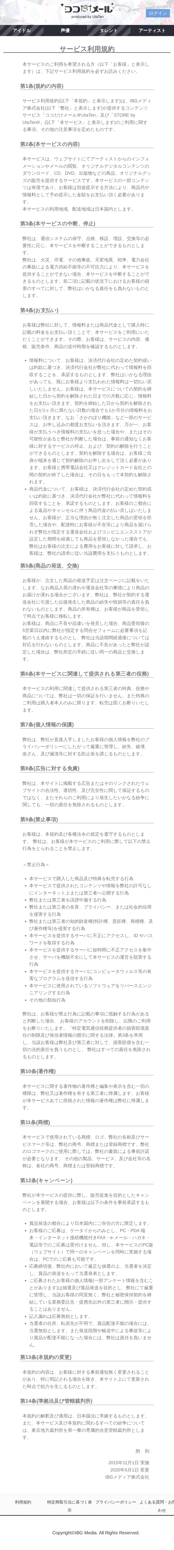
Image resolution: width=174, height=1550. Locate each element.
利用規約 (23, 1502)
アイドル (22, 30)
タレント (109, 30)
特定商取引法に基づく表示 (69, 1506)
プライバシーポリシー (115, 1502)
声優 (65, 30)
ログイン (158, 13)
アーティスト (152, 30)
